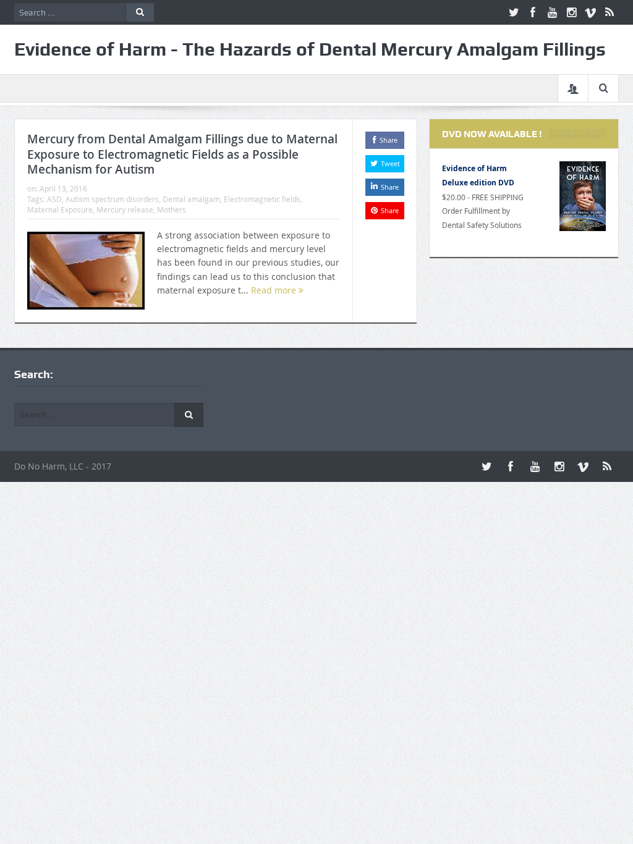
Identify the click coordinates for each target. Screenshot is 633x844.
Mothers (171, 209)
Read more (275, 290)
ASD (54, 199)
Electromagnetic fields (262, 199)
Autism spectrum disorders (112, 199)
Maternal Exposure (60, 209)
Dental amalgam (191, 199)
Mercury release (124, 209)
